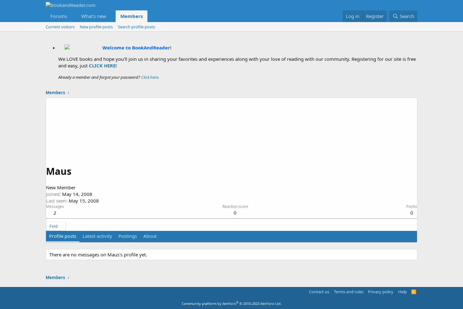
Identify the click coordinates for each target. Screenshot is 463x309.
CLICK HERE (102, 65)
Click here (149, 77)
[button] (72, 16)
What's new (93, 16)
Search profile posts (136, 27)
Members (131, 16)
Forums (58, 16)
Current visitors (60, 27)
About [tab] (150, 236)
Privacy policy (380, 292)
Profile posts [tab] (62, 236)
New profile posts (96, 27)
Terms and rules (348, 292)
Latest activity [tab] (97, 236)
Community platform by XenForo (232, 303)
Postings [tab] (127, 236)
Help (402, 292)
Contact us (319, 292)
